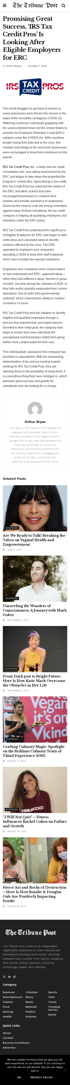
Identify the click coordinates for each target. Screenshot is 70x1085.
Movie (29, 997)
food (6, 1006)
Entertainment (12, 997)
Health (7, 1016)
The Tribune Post (34, 5)
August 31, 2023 (16, 761)
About (7, 1032)
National (31, 1006)
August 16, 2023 (16, 906)
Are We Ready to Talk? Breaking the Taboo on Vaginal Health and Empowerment (34, 540)
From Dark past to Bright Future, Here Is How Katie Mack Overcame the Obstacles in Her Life (34, 680)
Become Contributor (16, 1042)
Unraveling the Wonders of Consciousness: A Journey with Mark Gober (35, 610)
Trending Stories (54, 1008)
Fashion (8, 1001)
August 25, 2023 (16, 831)
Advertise (9, 1047)
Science (31, 1016)
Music (29, 1001)
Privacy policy (41, 1077)
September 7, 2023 (18, 620)
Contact (8, 1037)
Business (12, 528)
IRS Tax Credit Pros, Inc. (19, 166)
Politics (30, 1011)
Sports (52, 992)
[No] (65, 1070)
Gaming (8, 1011)
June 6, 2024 (14, 549)
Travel (52, 1001)
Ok (19, 1077)
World (52, 1014)
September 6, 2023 (18, 690)
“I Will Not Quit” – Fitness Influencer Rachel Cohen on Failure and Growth (35, 821)
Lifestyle (32, 992)
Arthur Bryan (13, 66)
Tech (51, 997)
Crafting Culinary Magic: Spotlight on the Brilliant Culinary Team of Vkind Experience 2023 (33, 751)
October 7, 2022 (37, 66)
